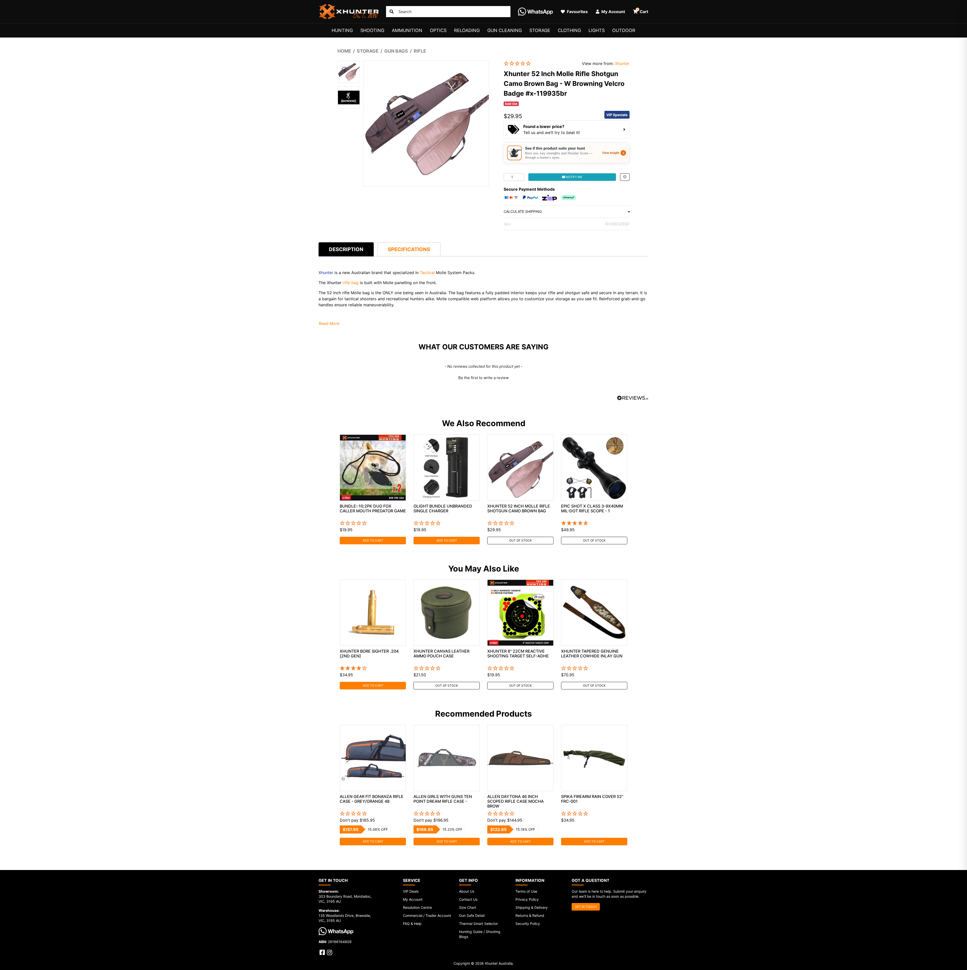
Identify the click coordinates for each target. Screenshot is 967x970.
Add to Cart (373, 540)
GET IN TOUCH (586, 907)
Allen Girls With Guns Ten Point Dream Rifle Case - (442, 799)
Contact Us (468, 899)
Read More (329, 323)
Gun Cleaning (504, 30)
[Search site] (391, 11)
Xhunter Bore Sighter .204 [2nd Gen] (369, 653)
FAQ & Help (412, 923)
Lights (597, 30)
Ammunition (407, 30)
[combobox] (448, 11)
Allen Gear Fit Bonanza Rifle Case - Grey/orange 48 (371, 799)
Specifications (409, 249)
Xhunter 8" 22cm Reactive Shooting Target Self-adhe (518, 653)
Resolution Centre (417, 907)
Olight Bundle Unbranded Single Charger (442, 508)
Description (346, 249)
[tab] (346, 249)
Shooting (372, 30)
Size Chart (467, 907)
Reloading (467, 30)
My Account (413, 899)
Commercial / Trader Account (427, 915)
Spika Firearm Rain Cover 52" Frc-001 (592, 799)
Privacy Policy (527, 899)
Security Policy (527, 923)
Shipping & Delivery (531, 907)
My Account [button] (612, 11)
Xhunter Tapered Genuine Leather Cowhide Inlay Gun (592, 653)
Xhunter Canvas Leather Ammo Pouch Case (441, 653)
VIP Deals (411, 891)
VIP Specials (617, 115)
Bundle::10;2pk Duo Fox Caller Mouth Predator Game (373, 508)
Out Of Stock (520, 540)
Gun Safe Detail (472, 915)
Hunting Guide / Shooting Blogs (479, 934)
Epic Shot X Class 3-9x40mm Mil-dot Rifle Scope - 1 (592, 508)
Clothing (569, 30)
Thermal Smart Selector (478, 923)
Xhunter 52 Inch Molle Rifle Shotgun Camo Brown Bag (518, 508)
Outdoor (623, 30)
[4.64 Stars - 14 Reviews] (594, 523)
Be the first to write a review (483, 377)
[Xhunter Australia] (348, 11)
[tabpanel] (373, 489)
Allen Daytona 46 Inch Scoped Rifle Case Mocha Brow (515, 801)
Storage (539, 30)
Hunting (342, 30)
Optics (438, 30)
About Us (466, 891)
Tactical (427, 272)
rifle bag (351, 282)
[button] (539, 63)
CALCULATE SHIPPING (523, 211)
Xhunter (622, 63)
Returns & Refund (529, 915)
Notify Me (573, 177)
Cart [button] (642, 11)
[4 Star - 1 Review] (373, 668)
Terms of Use (526, 891)
